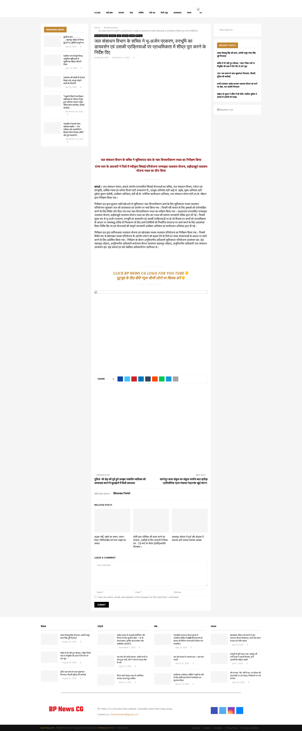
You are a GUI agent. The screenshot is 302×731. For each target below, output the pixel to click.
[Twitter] (222, 710)
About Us (196, 728)
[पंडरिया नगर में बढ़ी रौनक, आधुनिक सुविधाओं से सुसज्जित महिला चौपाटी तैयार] (52, 60)
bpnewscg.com (47, 727)
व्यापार (189, 12)
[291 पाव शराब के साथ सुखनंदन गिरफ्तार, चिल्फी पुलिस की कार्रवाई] (49, 676)
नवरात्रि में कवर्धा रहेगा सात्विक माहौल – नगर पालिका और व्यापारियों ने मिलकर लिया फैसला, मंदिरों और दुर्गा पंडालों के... (73, 129)
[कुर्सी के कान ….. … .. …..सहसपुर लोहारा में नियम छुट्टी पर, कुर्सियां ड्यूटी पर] (52, 41)
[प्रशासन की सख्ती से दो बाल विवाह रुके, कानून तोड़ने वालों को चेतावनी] (52, 81)
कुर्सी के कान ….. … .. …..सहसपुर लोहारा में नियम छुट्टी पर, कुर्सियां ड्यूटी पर (73, 40)
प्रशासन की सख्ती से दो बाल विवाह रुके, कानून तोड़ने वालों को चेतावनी (74, 80)
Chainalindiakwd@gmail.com (124, 714)
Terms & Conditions (250, 728)
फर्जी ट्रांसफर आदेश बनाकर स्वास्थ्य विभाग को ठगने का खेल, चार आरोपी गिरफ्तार (237, 85)
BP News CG (66, 709)
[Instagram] (231, 710)
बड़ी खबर (109, 12)
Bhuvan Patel (103, 57)
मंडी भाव (152, 12)
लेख (131, 12)
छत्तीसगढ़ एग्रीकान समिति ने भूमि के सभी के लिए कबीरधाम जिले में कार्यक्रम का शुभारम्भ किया (188, 677)
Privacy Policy (232, 728)
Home (97, 12)
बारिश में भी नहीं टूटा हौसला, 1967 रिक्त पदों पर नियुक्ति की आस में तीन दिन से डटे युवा (236, 65)
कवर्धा (119, 36)
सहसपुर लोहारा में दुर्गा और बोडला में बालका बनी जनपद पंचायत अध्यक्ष (188, 538)
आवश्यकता (177, 12)
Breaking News (101, 36)
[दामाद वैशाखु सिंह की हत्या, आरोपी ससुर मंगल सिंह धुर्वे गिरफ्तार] (49, 639)
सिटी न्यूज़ (164, 12)
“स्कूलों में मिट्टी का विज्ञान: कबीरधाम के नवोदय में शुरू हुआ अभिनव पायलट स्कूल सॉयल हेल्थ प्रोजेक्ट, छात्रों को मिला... (73, 102)
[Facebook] (214, 710)
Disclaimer (218, 728)
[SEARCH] (255, 30)
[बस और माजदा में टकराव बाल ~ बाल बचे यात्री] (162, 661)
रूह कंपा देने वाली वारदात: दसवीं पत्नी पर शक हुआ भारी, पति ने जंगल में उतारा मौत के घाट (132, 660)
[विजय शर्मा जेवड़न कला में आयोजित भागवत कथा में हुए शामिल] (106, 679)
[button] (99, 103)
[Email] (239, 710)
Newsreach (104, 727)
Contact (206, 728)
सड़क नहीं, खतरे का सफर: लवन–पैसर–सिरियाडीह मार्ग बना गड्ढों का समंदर (110, 540)
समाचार (121, 12)
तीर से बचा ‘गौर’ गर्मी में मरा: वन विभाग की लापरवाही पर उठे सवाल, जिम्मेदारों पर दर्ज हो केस (245, 675)
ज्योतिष (140, 12)
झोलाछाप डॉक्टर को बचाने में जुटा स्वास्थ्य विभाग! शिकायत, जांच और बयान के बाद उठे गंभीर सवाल (245, 638)
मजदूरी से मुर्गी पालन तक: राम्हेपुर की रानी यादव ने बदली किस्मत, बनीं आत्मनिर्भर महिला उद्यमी (244, 657)
